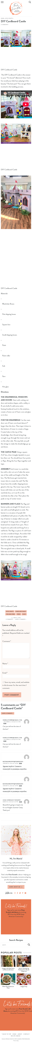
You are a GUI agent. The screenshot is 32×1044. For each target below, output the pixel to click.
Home (2, 18)
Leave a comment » (20, 619)
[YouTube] (25, 893)
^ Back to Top (6, 1034)
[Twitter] (20, 893)
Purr (18, 1040)
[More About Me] (16, 840)
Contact (26, 1034)
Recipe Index (15, 1036)
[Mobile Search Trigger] (29, 3)
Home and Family (21, 611)
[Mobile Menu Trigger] (2, 3)
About (20, 1034)
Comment (6, 641)
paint (24, 614)
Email (4, 672)
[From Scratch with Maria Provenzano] (16, 8)
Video (18, 614)
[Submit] (29, 945)
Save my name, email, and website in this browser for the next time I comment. (15, 685)
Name (5, 663)
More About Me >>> (16, 887)
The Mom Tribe (10, 614)
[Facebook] (17, 893)
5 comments (4, 24)
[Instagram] (15, 893)
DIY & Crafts (9, 18)
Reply (5, 723)
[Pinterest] (23, 893)
